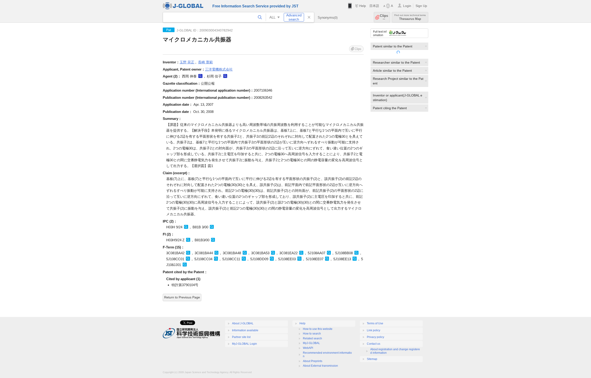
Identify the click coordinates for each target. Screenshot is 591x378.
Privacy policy (375, 337)
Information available (245, 330)
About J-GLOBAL (242, 323)
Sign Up (421, 6)
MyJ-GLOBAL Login (244, 343)
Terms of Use (375, 323)
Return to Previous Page (182, 297)
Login (407, 6)
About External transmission (320, 365)
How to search (312, 333)
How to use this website (317, 329)
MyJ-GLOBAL (311, 343)
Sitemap (372, 359)
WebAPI (308, 348)
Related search (312, 338)
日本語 (374, 6)
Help (362, 6)
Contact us (373, 343)
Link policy (373, 330)
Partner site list (241, 337)
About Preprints (312, 361)
